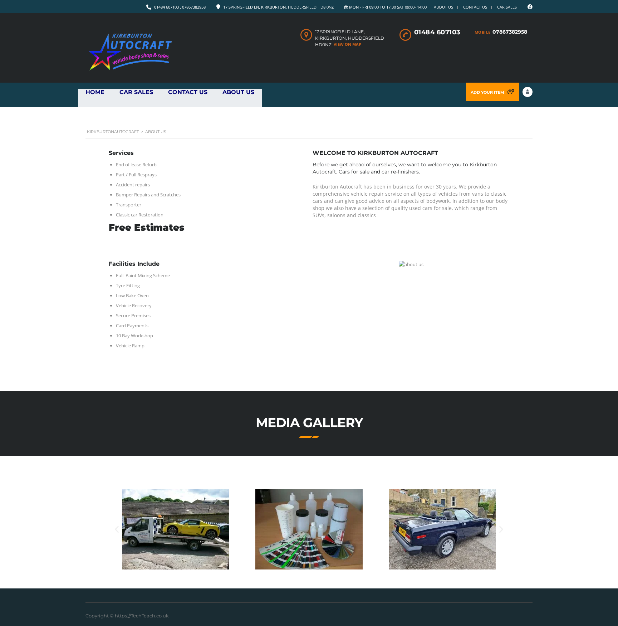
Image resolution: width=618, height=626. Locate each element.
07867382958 (509, 32)
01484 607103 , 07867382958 (180, 7)
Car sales (507, 7)
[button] (116, 529)
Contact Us (475, 7)
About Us (443, 7)
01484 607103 (437, 32)
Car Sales (136, 92)
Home (94, 92)
